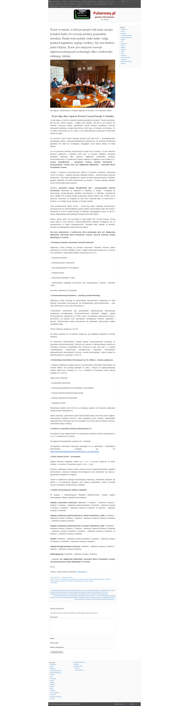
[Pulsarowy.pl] (94, 20)
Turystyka (110, 1)
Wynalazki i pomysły (66, 6)
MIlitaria (123, 47)
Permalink (54, 582)
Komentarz (54, 617)
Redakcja (76, 664)
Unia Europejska (74, 1)
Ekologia (81, 4)
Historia (72, 4)
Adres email (54, 643)
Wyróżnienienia (79, 670)
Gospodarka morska (101, 4)
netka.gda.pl (82, 572)
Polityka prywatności (79, 662)
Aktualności (56, 1)
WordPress (127, 704)
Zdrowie (78, 6)
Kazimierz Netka (68, 577)
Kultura (58, 4)
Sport (52, 4)
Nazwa (52, 638)
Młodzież (89, 4)
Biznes (65, 1)
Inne (111, 4)
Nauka (65, 4)
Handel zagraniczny (89, 1)
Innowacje (101, 1)
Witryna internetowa (57, 647)
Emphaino (136, 704)
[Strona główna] (50, 2)
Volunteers (54, 6)
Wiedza (77, 668)
